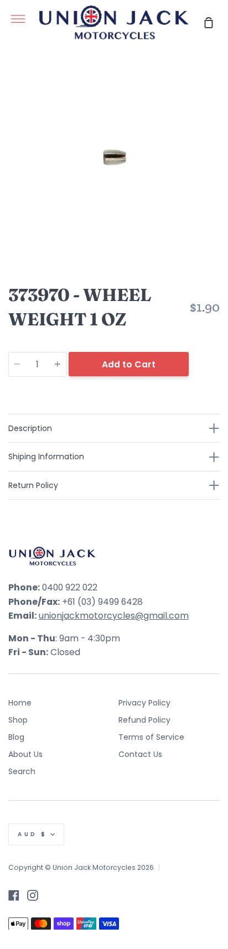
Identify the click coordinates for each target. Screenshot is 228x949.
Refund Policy (144, 719)
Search (21, 771)
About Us (25, 754)
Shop (18, 719)
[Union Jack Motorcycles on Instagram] (32, 895)
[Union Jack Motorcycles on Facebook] (13, 895)
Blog (16, 737)
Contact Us (140, 754)
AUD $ (33, 834)
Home (20, 702)
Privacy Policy (144, 702)
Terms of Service (151, 737)
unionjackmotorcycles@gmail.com (114, 615)
